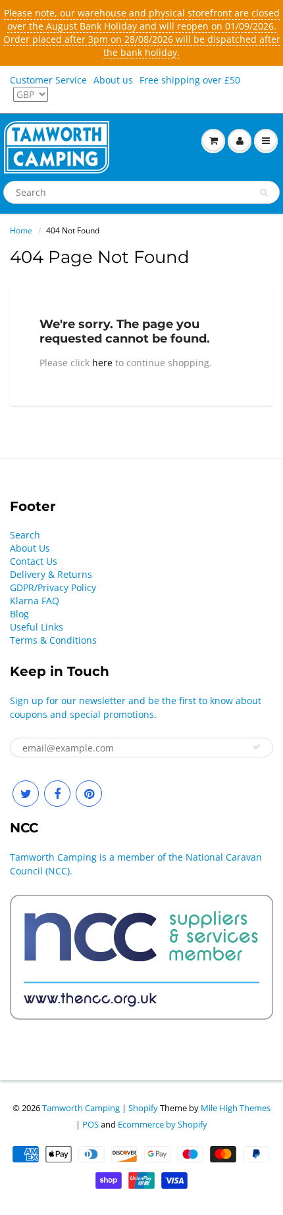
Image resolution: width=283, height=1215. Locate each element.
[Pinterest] (89, 793)
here (102, 362)
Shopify (143, 1108)
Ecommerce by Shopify (162, 1124)
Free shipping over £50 (190, 80)
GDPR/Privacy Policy (53, 587)
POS (90, 1124)
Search (25, 535)
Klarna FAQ (34, 600)
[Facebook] (57, 793)
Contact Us (33, 561)
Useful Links (36, 627)
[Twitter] (26, 793)
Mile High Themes (235, 1108)
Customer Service (48, 80)
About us (113, 80)
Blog (19, 614)
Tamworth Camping (81, 1108)
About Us (30, 548)
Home (21, 230)
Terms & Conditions (53, 640)
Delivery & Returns (51, 574)
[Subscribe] (256, 746)
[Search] (263, 192)
